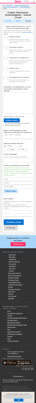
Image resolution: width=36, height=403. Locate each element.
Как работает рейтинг (13, 322)
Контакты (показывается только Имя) (16, 165)
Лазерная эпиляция (14, 289)
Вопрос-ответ (11, 327)
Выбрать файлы (12, 120)
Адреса (18, 21)
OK (19, 400)
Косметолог (12, 254)
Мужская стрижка (13, 277)
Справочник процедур (14, 331)
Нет (11, 135)
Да (6, 135)
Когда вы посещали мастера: (14, 143)
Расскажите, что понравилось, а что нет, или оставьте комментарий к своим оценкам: (17, 89)
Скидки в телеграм (13, 341)
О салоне (8, 21)
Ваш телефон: (9, 199)
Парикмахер (12, 259)
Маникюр (11, 298)
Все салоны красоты (14, 273)
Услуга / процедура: (10, 154)
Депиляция (11, 291)
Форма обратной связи (14, 356)
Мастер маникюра (14, 261)
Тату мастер (12, 264)
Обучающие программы (14, 334)
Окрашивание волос (14, 282)
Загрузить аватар (11, 191)
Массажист (12, 257)
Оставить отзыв (13, 222)
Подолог (11, 271)
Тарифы (9, 315)
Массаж (10, 294)
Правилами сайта (26, 397)
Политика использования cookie (17, 325)
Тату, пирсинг (12, 296)
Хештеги (9, 336)
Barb (18, 1)
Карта (9, 338)
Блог (8, 329)
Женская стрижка (13, 280)
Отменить (10, 228)
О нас (9, 311)
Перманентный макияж (15, 284)
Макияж (10, 287)
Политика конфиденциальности (17, 318)
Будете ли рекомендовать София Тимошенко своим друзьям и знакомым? (18, 131)
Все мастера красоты (14, 275)
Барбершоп (12, 266)
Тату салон (12, 268)
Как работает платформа (15, 313)
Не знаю (18, 135)
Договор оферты (12, 320)
